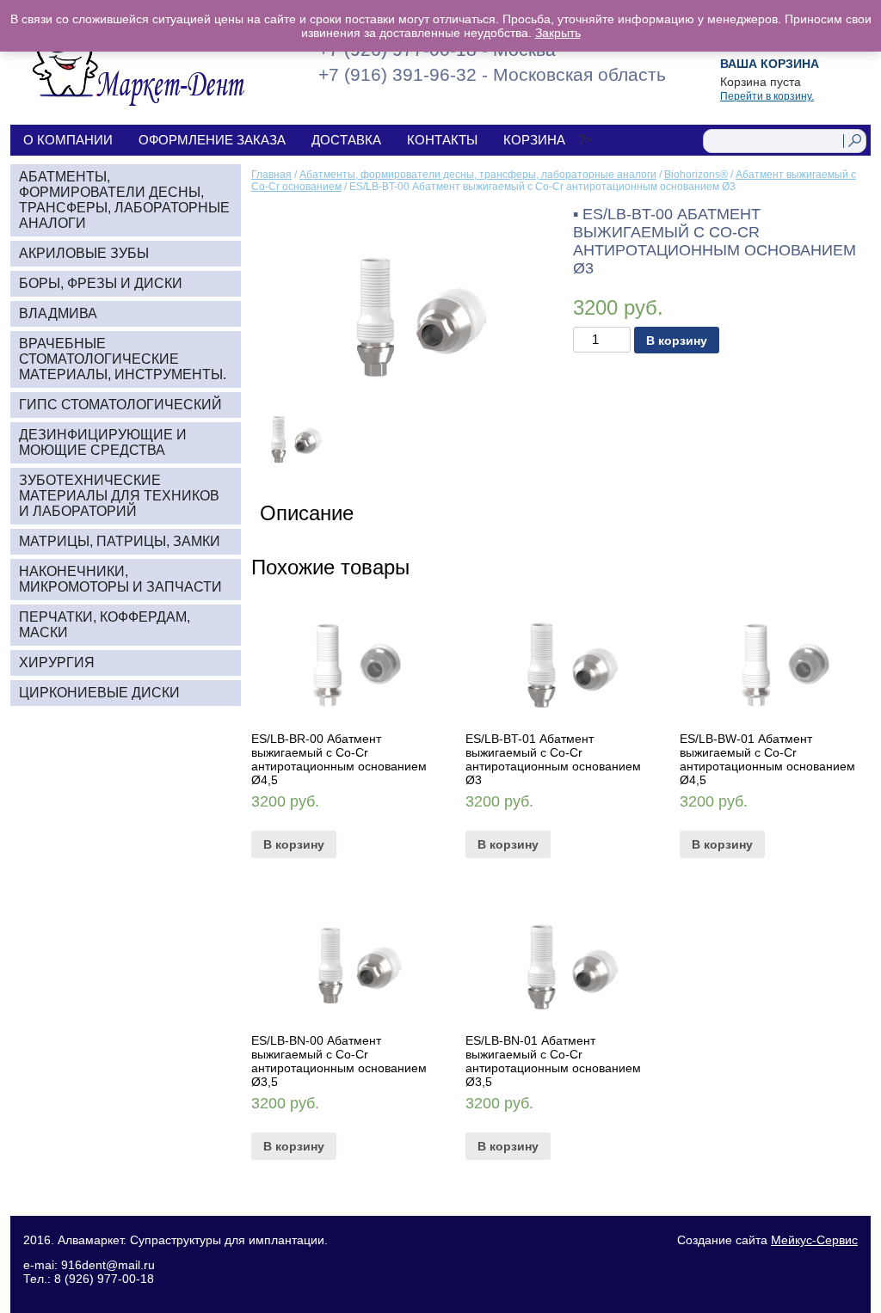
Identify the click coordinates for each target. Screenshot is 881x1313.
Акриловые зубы (84, 253)
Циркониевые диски (99, 692)
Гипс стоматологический (120, 404)
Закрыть (558, 33)
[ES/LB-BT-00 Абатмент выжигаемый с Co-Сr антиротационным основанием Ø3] (400, 301)
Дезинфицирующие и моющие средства (103, 442)
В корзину (676, 340)
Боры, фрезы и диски (100, 283)
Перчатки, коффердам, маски (104, 625)
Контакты (442, 139)
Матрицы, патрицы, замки (119, 541)
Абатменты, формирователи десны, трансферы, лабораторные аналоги (477, 175)
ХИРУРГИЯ (57, 662)
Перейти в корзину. (767, 96)
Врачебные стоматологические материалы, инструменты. (122, 359)
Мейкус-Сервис (814, 1240)
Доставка (346, 139)
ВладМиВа (58, 313)
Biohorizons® (696, 175)
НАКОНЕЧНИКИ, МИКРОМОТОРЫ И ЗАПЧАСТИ (120, 579)
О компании (68, 139)
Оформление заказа (212, 139)
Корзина (534, 139)
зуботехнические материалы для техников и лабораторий (119, 495)
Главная (271, 175)
